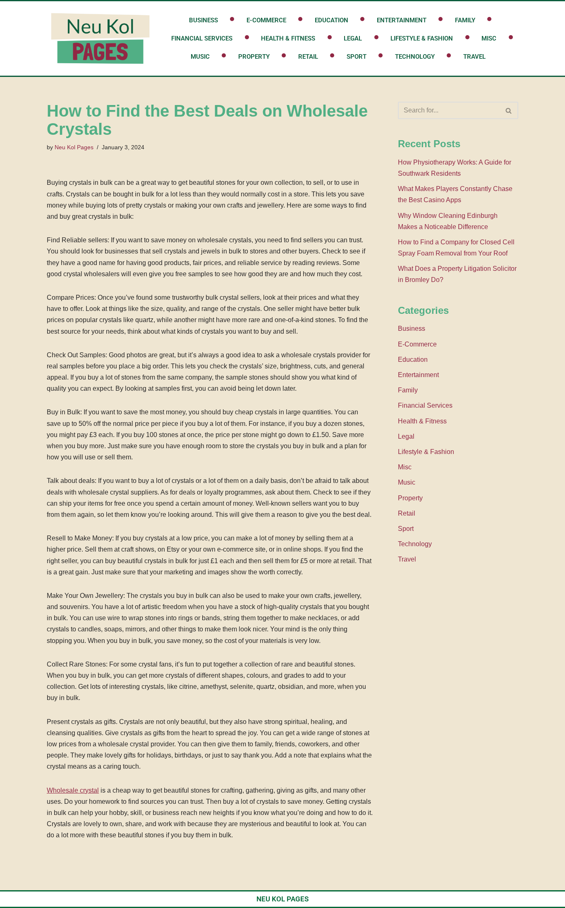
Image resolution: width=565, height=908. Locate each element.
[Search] (509, 110)
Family (465, 20)
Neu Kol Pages (74, 147)
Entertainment (401, 20)
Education (331, 20)
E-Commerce (266, 20)
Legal (353, 38)
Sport (356, 56)
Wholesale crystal (73, 790)
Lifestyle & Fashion (421, 38)
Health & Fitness (288, 38)
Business (203, 20)
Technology (415, 56)
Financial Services (201, 38)
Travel (474, 56)
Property (254, 56)
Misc (488, 38)
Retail (308, 56)
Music (200, 56)
